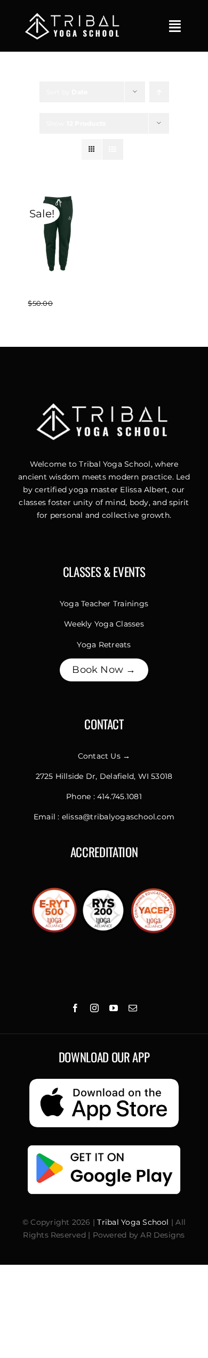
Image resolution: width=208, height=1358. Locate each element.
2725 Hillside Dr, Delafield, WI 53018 (104, 776)
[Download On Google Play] (104, 1146)
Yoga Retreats (104, 644)
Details (57, 247)
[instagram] (94, 1008)
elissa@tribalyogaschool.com (118, 817)
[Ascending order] (159, 92)
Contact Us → (104, 756)
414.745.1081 (119, 796)
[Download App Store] (104, 1079)
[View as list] (112, 149)
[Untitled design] (73, 15)
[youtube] (113, 1008)
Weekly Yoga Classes (104, 624)
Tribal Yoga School (133, 1222)
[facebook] (75, 1008)
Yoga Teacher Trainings (104, 603)
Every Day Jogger (57, 291)
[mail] (133, 1008)
